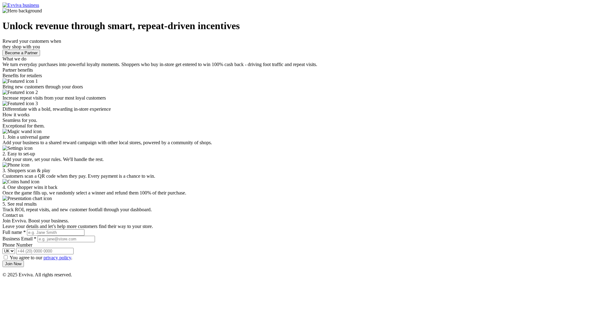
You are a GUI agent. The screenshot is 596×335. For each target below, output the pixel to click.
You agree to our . (41, 257)
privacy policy (57, 257)
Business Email (19, 238)
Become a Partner (21, 53)
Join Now (13, 263)
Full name (14, 232)
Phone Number (17, 245)
